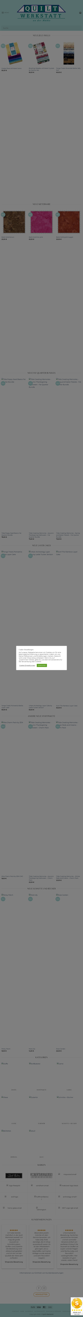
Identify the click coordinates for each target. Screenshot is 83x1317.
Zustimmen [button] (42, 665)
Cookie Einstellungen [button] (27, 665)
